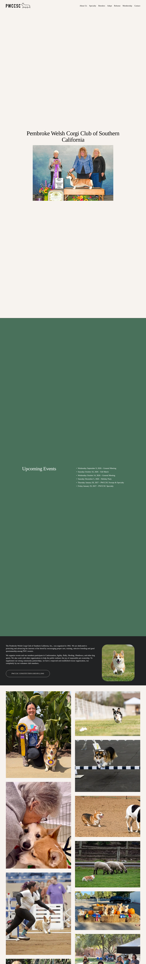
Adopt (109, 6)
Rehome (117, 6)
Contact (137, 6)
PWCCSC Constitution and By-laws (28, 673)
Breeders (101, 6)
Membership (127, 6)
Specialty (92, 6)
